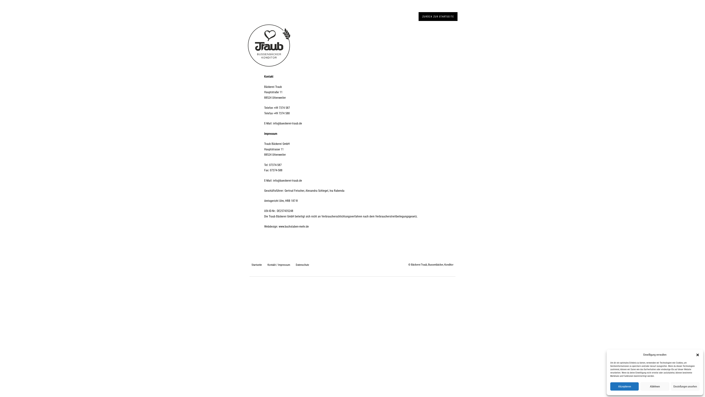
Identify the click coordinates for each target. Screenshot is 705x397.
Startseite (257, 265)
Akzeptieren (624, 386)
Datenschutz (302, 265)
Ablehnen (655, 386)
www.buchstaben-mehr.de (294, 226)
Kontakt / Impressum (278, 265)
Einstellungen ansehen (685, 386)
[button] (697, 355)
